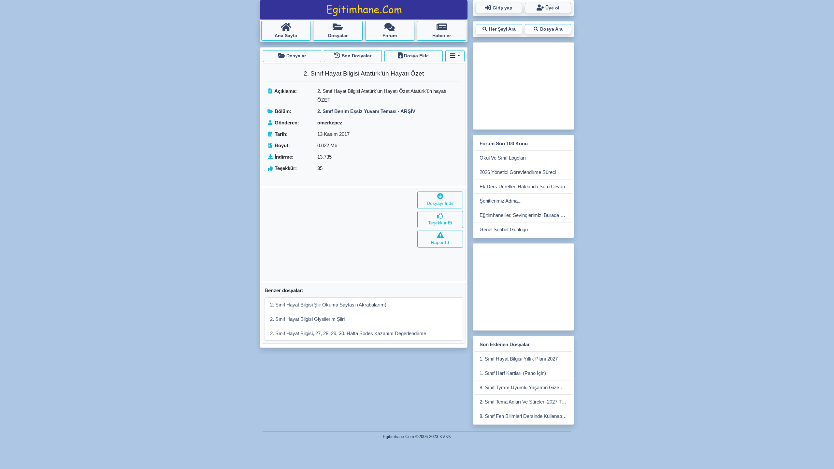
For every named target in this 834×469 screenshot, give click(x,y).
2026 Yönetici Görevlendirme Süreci (518, 172)
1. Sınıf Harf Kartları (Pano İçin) (513, 373)
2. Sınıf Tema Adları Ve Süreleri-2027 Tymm (526, 402)
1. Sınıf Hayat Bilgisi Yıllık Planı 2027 (519, 359)
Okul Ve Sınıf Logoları (503, 158)
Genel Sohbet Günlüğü (504, 229)
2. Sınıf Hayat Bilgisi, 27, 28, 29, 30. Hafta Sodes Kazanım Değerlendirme (348, 333)
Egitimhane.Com (398, 436)
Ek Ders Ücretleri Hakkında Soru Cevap (522, 186)
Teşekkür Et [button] (440, 222)
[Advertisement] (338, 234)
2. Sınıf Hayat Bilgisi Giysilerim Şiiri (307, 319)
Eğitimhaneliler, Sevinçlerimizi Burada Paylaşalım (526, 215)
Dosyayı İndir (440, 203)
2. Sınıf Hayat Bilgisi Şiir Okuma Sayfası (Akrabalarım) (328, 304)
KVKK (445, 436)
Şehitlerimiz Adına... (501, 201)
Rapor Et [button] (440, 242)
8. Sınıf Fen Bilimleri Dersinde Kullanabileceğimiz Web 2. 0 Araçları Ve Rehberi (526, 416)
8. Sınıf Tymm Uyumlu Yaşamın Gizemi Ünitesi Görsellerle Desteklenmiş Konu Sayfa (526, 387)
